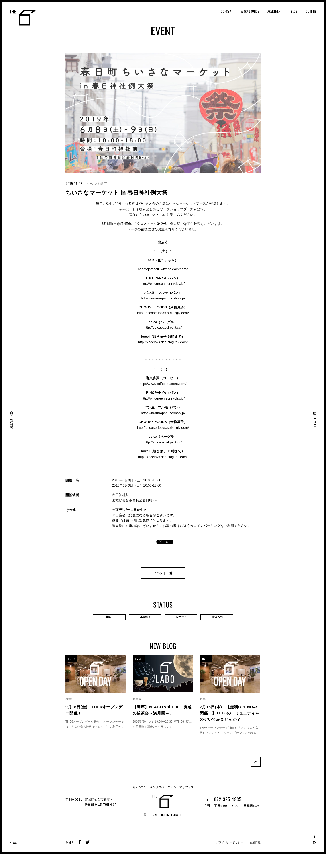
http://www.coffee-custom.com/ (162, 384)
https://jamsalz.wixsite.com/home (163, 269)
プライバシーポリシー (229, 842)
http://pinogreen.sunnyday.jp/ (163, 283)
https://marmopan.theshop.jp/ (163, 298)
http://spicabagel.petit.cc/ (163, 327)
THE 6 (23, 18)
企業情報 (255, 842)
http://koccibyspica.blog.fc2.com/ (163, 342)
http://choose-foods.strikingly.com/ (163, 313)
